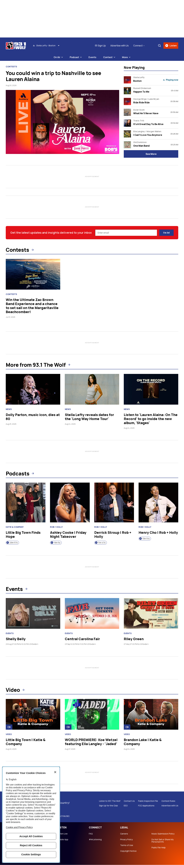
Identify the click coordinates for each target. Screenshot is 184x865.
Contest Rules (168, 801)
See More (151, 154)
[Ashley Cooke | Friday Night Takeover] (70, 502)
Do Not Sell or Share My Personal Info (163, 840)
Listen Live (62, 834)
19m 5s (57, 542)
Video (13, 690)
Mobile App (62, 839)
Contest (108, 57)
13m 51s (146, 538)
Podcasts (17, 473)
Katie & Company (15, 527)
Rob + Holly (56, 527)
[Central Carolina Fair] (92, 613)
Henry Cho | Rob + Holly (158, 532)
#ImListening (95, 839)
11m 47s (102, 542)
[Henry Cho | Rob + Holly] (158, 502)
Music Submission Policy (163, 834)
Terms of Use (126, 845)
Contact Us (129, 801)
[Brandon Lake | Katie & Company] (151, 714)
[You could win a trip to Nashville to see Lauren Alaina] (62, 122)
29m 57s (13, 542)
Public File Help (159, 847)
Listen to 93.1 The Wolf (109, 801)
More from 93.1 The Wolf (36, 365)
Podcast (74, 57)
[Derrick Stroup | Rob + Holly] (114, 502)
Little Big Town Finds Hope (23, 534)
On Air (57, 57)
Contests (11, 66)
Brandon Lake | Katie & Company (143, 741)
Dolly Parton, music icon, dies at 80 (33, 416)
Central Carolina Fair (82, 638)
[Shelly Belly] (33, 613)
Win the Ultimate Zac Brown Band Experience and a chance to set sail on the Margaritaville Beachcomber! (32, 305)
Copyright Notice (128, 851)
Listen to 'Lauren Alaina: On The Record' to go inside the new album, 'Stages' (151, 418)
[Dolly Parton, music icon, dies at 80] (33, 389)
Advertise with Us (119, 45)
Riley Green (134, 638)
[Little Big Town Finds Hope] (25, 502)
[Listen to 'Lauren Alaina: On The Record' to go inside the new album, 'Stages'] (151, 389)
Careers (124, 834)
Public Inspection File (148, 801)
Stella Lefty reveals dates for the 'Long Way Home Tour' (89, 416)
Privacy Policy (126, 839)
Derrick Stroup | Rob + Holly (112, 534)
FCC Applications (146, 805)
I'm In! (166, 232)
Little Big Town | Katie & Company (25, 741)
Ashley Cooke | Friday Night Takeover (68, 534)
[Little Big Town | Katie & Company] (33, 714)
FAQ (91, 834)
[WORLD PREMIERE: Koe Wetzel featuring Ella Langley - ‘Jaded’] (92, 714)
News (9, 409)
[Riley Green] (151, 613)
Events (92, 57)
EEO (126, 805)
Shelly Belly (16, 638)
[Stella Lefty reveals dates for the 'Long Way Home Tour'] (92, 389)
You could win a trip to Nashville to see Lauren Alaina (53, 76)
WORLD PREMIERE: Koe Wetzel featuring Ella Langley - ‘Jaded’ (91, 741)
